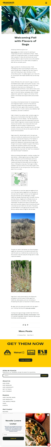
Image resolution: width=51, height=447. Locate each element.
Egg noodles (14, 52)
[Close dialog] (48, 415)
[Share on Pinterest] (27, 325)
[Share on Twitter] (25, 325)
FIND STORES (25, 360)
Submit (44, 375)
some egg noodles (30, 308)
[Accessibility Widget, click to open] (48, 444)
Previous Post (22, 335)
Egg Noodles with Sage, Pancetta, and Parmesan (23, 314)
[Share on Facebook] (23, 325)
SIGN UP (13, 438)
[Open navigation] (46, 3)
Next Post (29, 335)
